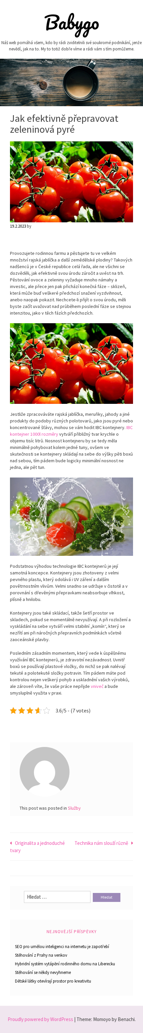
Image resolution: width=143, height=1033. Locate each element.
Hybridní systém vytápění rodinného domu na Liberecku (65, 964)
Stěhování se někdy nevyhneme (43, 972)
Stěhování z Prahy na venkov (41, 955)
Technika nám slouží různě (101, 843)
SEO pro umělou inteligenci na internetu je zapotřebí (62, 946)
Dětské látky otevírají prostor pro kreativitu (53, 981)
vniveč (96, 686)
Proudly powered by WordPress (40, 1019)
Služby (74, 808)
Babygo (71, 22)
